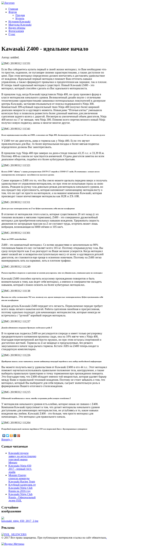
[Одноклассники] (11, 435)
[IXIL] (14, 534)
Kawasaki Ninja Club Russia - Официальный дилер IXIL (22, 497)
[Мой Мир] (15, 435)
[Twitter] (7, 435)
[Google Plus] (19, 435)
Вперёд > (6, 439)
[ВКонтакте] (4, 435)
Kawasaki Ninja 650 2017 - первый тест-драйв (20, 469)
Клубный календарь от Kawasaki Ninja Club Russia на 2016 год (22, 488)
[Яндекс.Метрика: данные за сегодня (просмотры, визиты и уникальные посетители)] (12, 544)
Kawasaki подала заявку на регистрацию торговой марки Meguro (22, 458)
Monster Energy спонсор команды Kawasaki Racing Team (21, 478)
